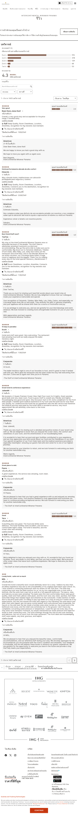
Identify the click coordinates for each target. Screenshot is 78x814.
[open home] (2, 667)
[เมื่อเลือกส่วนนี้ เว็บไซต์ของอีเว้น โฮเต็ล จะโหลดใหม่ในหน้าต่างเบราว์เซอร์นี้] (25, 717)
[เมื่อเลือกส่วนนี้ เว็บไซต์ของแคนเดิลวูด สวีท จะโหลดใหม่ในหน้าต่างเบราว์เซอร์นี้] (65, 729)
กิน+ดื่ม (30, 9)
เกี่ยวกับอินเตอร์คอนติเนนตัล (36, 754)
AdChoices (54, 770)
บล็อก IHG (54, 764)
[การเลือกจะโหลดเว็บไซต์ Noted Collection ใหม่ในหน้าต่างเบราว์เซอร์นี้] (22, 704)
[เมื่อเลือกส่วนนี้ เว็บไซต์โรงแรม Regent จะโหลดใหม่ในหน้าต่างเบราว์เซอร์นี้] (25, 691)
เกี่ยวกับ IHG (31, 767)
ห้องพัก (5, 9)
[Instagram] (15, 755)
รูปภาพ (73, 9)
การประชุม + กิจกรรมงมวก (50, 9)
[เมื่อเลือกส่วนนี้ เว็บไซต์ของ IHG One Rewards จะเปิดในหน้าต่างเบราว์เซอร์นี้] (39, 739)
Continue (39, 810)
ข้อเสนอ (65, 9)
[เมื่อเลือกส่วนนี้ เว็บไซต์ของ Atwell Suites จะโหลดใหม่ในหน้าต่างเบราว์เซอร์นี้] (25, 729)
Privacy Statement (62, 803)
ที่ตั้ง (36, 9)
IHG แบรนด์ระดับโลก (57, 758)
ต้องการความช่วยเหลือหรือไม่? (36, 758)
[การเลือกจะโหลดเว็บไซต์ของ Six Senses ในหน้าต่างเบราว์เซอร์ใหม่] (12, 691)
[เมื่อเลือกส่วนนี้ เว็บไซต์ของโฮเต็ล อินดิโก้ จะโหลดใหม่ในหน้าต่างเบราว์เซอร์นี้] (11, 704)
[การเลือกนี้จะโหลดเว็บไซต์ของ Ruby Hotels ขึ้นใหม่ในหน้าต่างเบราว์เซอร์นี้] (44, 704)
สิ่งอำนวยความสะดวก (17, 9)
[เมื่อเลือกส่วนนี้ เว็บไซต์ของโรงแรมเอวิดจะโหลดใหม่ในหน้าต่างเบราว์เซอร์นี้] (12, 729)
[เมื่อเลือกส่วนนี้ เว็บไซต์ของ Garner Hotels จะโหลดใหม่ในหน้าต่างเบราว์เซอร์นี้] (65, 717)
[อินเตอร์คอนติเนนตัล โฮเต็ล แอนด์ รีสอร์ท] (6, 3)
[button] (75, 3)
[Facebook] (6, 755)
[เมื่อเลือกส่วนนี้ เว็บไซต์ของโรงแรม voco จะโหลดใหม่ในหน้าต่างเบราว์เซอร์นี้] (33, 704)
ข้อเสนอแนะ (55, 774)
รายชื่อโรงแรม (55, 761)
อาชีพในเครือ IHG (33, 774)
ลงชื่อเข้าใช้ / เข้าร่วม (66, 3)
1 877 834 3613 (27, 778)
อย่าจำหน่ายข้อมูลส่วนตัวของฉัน (37, 770)
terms (61, 802)
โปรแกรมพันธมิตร (33, 764)
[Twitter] (10, 755)
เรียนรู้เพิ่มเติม (57, 789)
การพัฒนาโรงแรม (33, 761)
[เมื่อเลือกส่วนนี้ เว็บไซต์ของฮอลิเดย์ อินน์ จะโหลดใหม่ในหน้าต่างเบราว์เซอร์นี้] (52, 717)
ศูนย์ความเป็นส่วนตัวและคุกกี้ (59, 767)
